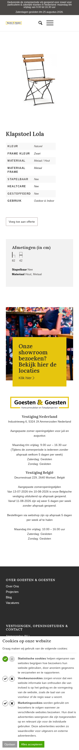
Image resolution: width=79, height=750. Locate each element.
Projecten (12, 591)
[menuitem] (38, 23)
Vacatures (12, 602)
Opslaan (9, 744)
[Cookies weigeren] (12, 659)
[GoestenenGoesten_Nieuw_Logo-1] (18, 23)
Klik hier (26, 378)
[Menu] (47, 23)
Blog (9, 597)
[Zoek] (38, 23)
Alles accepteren (31, 744)
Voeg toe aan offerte (22, 221)
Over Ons (12, 586)
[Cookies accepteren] (5, 659)
